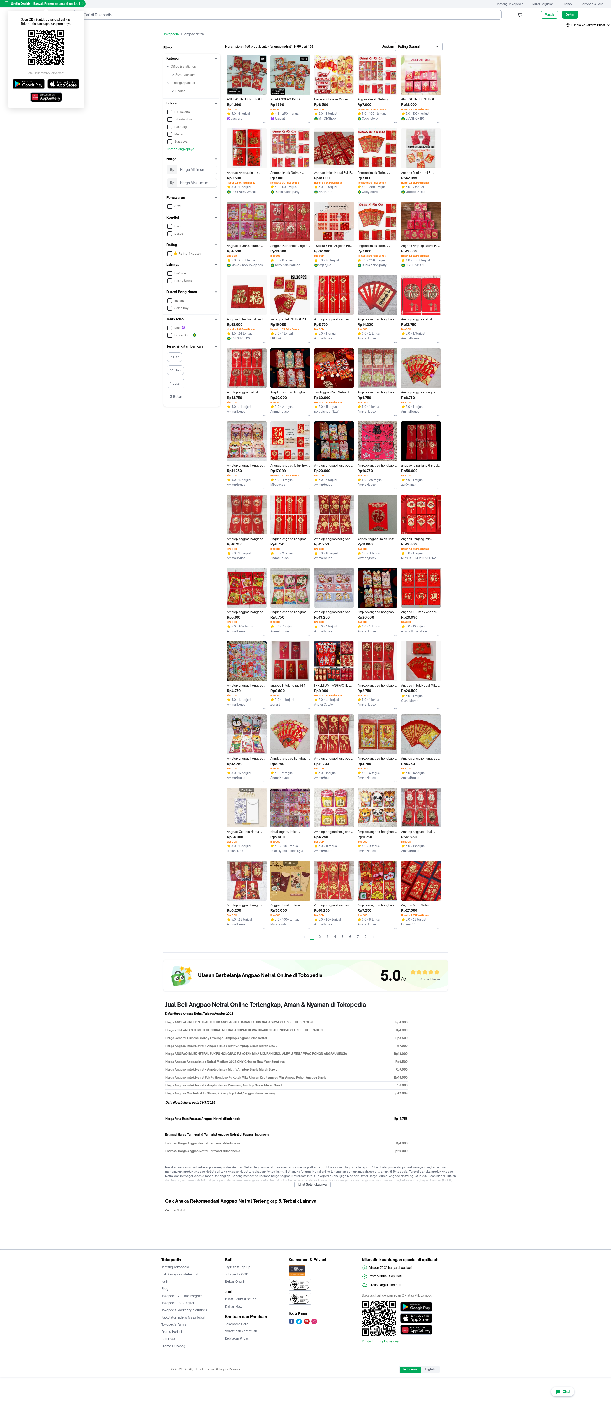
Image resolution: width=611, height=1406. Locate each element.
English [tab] (430, 1369)
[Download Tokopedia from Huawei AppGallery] (416, 1330)
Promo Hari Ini (171, 1332)
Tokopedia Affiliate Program (182, 1296)
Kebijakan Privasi (237, 1338)
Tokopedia (171, 34)
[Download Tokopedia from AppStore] (416, 1318)
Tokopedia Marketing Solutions (184, 1310)
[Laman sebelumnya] (304, 937)
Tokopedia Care (592, 4)
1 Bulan (175, 383)
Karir (164, 1281)
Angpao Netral (175, 1210)
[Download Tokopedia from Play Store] (416, 1307)
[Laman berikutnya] (373, 937)
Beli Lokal (168, 1339)
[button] (588, 25)
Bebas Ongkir (235, 1281)
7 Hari (174, 357)
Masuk (549, 14)
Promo (567, 4)
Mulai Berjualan (542, 4)
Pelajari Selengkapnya (378, 1341)
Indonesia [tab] (410, 1369)
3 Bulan (176, 396)
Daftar (570, 14)
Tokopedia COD (236, 1274)
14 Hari (175, 370)
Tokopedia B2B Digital (177, 1303)
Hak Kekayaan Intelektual (179, 1274)
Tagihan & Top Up (237, 1267)
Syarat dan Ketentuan (241, 1331)
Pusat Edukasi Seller (240, 1299)
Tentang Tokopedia (509, 4)
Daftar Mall (233, 1306)
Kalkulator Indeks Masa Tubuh (183, 1317)
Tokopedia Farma (173, 1324)
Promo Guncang (173, 1346)
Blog (164, 1289)
